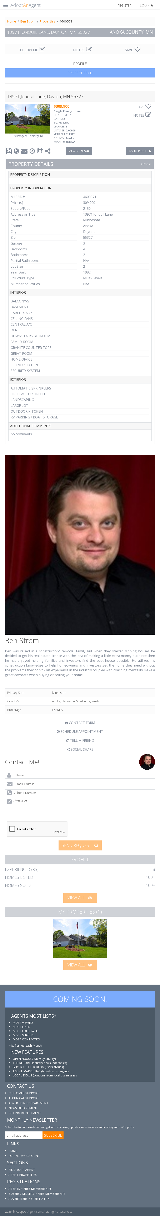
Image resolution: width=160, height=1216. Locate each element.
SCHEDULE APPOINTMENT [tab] (81, 731)
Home (11, 21)
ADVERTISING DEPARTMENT (28, 1103)
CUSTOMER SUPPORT (24, 1093)
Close (145, 164)
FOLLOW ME (29, 50)
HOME (13, 1151)
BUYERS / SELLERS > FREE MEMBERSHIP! (37, 1194)
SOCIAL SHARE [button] (81, 749)
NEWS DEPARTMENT (23, 1108)
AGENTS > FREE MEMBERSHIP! (30, 1189)
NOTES (79, 50)
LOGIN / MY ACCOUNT (24, 1156)
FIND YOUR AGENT (22, 1170)
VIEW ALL (77, 897)
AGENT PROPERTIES (23, 1175)
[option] (80, 938)
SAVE (129, 50)
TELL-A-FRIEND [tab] (81, 740)
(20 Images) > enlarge (26, 136)
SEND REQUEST (77, 845)
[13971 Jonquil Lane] (80, 938)
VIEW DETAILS (77, 151)
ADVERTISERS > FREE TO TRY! (29, 1199)
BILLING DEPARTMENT (25, 1113)
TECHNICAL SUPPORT (24, 1098)
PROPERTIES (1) (80, 72)
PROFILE (80, 63)
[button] (128, 5)
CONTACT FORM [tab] (81, 722)
